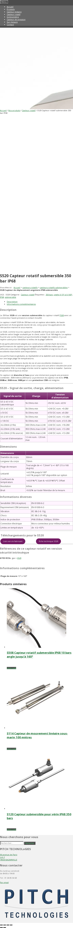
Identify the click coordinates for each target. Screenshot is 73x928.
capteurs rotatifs (30, 287)
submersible (10, 297)
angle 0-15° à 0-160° (63, 294)
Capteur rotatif (13, 14)
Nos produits (14, 110)
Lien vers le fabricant (12, 541)
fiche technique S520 (48, 541)
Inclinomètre (13, 17)
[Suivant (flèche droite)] (4, 927)
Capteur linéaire (14, 12)
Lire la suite (11, 668)
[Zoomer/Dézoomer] (1, 924)
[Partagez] (7, 924)
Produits (11, 9)
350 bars (49, 294)
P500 (62, 315)
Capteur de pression (16, 19)
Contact (10, 24)
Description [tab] (12, 301)
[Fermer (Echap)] (11, 924)
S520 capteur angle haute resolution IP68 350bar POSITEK (26, 562)
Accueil (10, 6)
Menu (4, 2)
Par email (4, 882)
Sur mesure (12, 22)
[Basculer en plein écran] (4, 924)
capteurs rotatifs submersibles (54, 287)
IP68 (2, 297)
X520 (19, 558)
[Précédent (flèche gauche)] (1, 927)
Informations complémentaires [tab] (21, 304)
